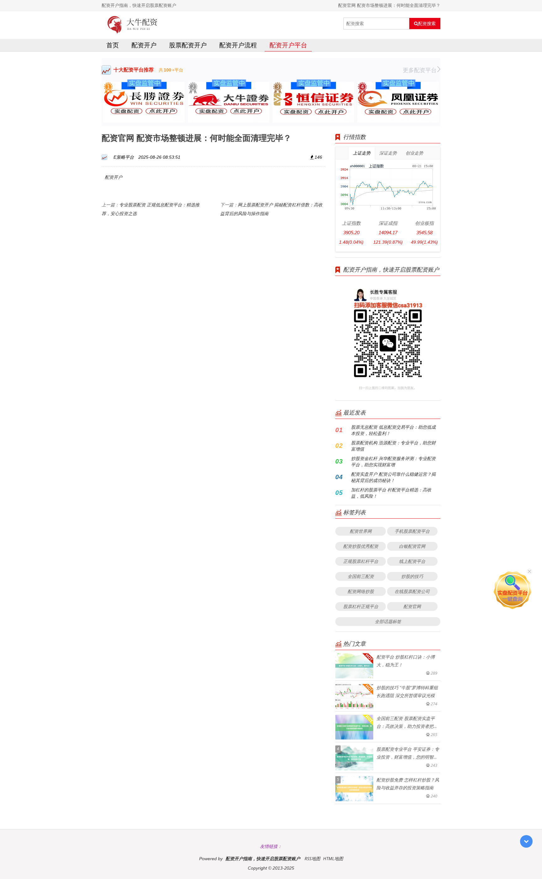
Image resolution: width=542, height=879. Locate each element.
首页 (112, 45)
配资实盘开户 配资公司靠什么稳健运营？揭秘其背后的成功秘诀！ (393, 477)
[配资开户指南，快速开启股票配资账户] (132, 23)
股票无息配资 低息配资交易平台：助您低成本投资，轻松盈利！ (393, 430)
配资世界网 (361, 531)
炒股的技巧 (412, 576)
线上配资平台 (412, 561)
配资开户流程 (238, 45)
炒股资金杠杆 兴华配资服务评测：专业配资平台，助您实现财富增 (393, 461)
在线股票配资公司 (412, 591)
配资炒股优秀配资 (360, 546)
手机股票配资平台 (412, 531)
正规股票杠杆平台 (360, 561)
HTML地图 (333, 858)
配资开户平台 (288, 45)
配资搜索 (427, 23)
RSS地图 (312, 858)
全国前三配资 (361, 576)
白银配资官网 (412, 546)
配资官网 (412, 606)
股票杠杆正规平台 (360, 606)
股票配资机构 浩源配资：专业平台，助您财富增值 (393, 446)
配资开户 (144, 45)
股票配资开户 (188, 45)
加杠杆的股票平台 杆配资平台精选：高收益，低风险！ (391, 493)
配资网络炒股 (361, 591)
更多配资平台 (420, 70)
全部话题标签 (388, 621)
